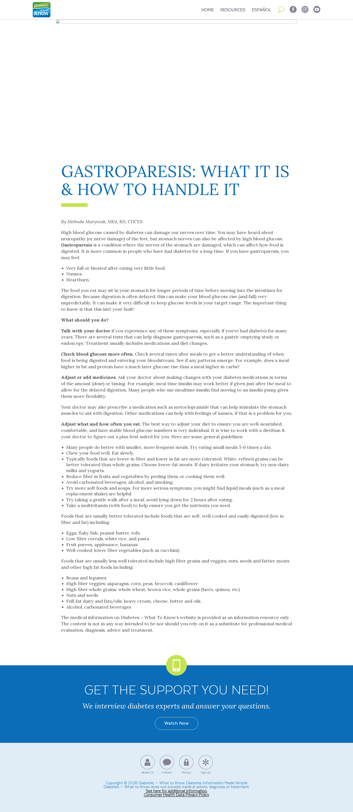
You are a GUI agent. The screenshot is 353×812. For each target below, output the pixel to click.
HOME (207, 9)
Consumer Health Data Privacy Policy (176, 794)
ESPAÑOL (261, 9)
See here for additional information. (176, 791)
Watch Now (176, 723)
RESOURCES (232, 9)
